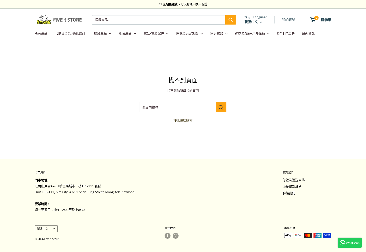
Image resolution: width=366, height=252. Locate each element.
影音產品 (125, 33)
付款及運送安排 (294, 180)
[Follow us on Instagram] (176, 236)
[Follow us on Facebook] (168, 236)
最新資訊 (308, 33)
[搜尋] (230, 20)
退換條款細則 (292, 186)
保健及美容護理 (187, 33)
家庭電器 (216, 33)
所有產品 (41, 33)
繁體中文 (42, 228)
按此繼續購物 (183, 120)
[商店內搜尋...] (221, 107)
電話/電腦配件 (154, 33)
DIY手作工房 (286, 33)
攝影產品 (100, 33)
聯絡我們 (289, 193)
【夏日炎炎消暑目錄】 (71, 33)
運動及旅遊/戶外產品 (250, 33)
